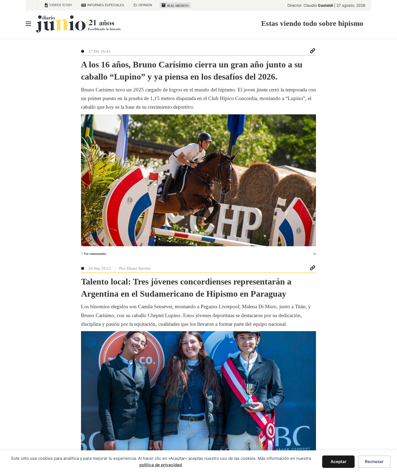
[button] (198, 254)
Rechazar (374, 461)
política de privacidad (160, 464)
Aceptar (338, 461)
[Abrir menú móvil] (28, 24)
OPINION (145, 5)
